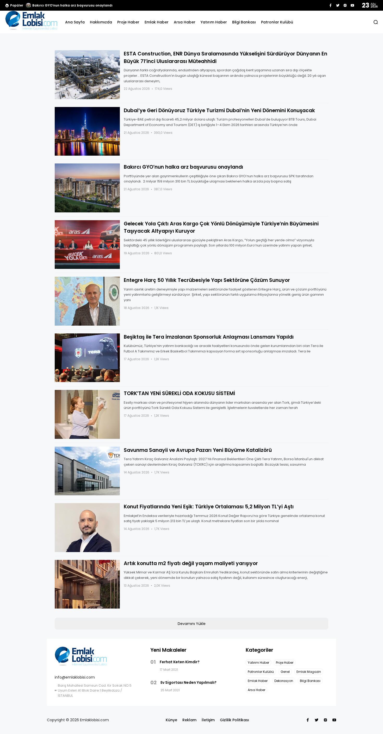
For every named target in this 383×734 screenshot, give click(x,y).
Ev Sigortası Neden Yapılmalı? (188, 682)
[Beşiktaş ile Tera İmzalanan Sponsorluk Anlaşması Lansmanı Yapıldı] (87, 357)
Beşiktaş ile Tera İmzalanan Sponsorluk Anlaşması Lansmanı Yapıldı (209, 336)
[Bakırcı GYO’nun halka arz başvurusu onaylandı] (28, 5)
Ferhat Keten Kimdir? (180, 662)
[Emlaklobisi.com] (31, 22)
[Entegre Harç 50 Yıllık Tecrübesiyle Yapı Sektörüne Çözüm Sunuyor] (87, 301)
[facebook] (330, 5)
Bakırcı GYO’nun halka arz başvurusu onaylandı (72, 5)
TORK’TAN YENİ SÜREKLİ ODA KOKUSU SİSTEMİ (179, 393)
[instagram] (345, 5)
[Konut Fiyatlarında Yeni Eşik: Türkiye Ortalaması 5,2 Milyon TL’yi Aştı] (87, 527)
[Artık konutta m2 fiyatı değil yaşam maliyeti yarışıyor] (87, 584)
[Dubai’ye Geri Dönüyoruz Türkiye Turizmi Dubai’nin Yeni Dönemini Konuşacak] (87, 131)
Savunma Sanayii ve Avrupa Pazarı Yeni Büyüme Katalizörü (198, 450)
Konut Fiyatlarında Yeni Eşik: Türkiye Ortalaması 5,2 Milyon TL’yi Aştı (209, 506)
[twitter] (337, 5)
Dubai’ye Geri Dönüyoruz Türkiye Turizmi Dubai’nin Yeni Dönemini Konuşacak (219, 110)
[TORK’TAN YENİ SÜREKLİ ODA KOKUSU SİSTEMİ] (87, 414)
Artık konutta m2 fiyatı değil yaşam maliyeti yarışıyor (191, 563)
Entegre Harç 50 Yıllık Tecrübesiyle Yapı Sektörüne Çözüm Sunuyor (207, 280)
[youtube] (352, 5)
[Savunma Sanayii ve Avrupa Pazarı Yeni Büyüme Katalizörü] (87, 471)
